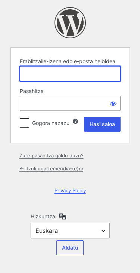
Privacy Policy (70, 190)
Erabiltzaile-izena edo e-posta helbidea (67, 61)
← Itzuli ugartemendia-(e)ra (51, 168)
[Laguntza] (75, 121)
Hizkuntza (43, 216)
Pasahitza (32, 91)
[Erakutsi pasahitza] (113, 103)
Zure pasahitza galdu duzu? (51, 155)
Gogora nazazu (50, 123)
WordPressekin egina (70, 22)
